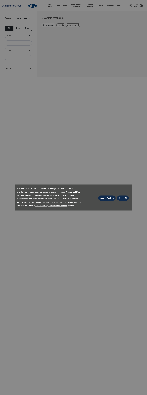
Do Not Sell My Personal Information (51, 206)
